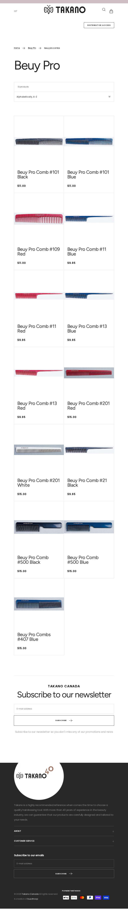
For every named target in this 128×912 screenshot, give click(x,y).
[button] (15, 11)
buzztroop (33, 898)
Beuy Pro (32, 48)
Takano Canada (30, 894)
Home (17, 48)
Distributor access (99, 25)
